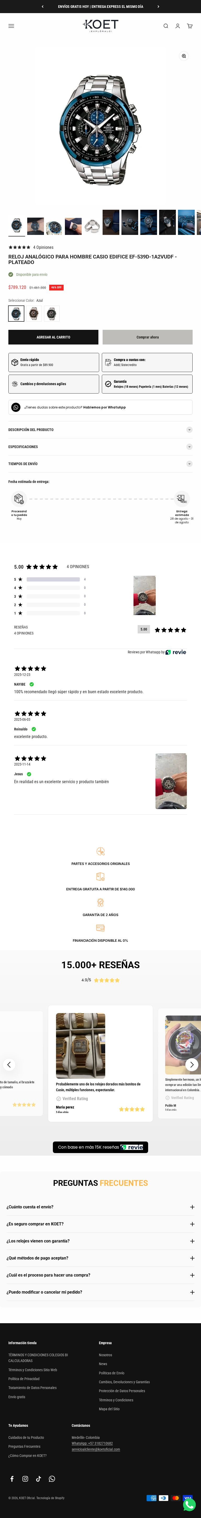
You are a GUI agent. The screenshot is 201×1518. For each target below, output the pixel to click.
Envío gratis (16, 1397)
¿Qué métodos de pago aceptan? (37, 1258)
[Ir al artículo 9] (167, 223)
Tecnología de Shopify (50, 1498)
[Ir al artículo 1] (16, 225)
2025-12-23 (22, 674)
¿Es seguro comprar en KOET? (35, 1223)
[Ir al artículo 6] (111, 223)
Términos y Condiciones (116, 1400)
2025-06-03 (22, 719)
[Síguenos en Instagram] (25, 1478)
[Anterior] (42, 6)
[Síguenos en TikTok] (38, 1478)
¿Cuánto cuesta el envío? (30, 1206)
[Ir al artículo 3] (54, 228)
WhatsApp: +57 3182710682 (92, 1443)
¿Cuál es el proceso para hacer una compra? (48, 1275)
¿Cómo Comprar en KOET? (27, 1456)
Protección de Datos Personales (122, 1391)
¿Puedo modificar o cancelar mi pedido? (44, 1292)
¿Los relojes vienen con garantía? (38, 1241)
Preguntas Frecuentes (24, 1446)
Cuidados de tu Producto (26, 1437)
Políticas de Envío (111, 1373)
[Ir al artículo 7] (129, 223)
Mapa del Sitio (109, 1409)
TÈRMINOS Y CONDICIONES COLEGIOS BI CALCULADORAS (38, 1358)
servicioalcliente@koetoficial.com (96, 1449)
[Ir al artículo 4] (73, 227)
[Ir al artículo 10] (186, 223)
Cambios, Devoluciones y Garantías (124, 1382)
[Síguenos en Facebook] (11, 1478)
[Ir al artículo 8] (148, 223)
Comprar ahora (148, 337)
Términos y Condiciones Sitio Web (32, 1370)
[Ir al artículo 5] (92, 227)
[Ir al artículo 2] (35, 227)
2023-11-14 (22, 764)
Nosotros (105, 1355)
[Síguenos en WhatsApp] (51, 1478)
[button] (191, 1064)
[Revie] (176, 652)
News (103, 1364)
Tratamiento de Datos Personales (32, 1388)
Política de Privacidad (24, 1379)
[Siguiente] (158, 6)
